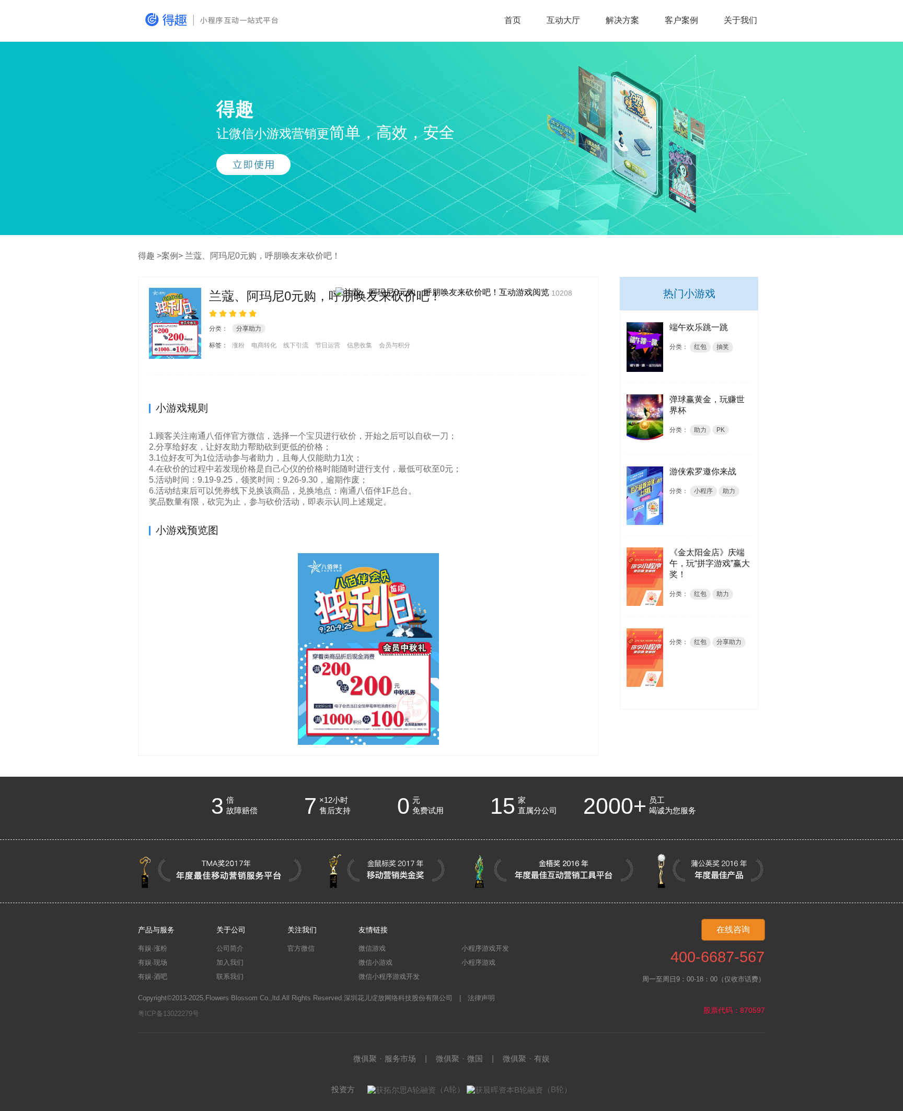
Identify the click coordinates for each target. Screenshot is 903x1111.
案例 (169, 255)
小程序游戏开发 (485, 948)
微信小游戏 (375, 962)
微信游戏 (372, 948)
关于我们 (740, 20)
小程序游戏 (478, 962)
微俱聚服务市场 (384, 1058)
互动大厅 (563, 20)
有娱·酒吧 (152, 976)
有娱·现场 (152, 962)
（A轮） (450, 1089)
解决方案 (622, 20)
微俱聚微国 (459, 1058)
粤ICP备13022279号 (168, 1014)
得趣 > (149, 255)
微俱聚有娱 (526, 1058)
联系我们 (230, 976)
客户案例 (681, 20)
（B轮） (557, 1089)
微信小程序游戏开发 (389, 976)
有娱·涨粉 (152, 948)
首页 (512, 20)
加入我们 (230, 962)
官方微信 (301, 948)
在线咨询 (733, 929)
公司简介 (230, 948)
